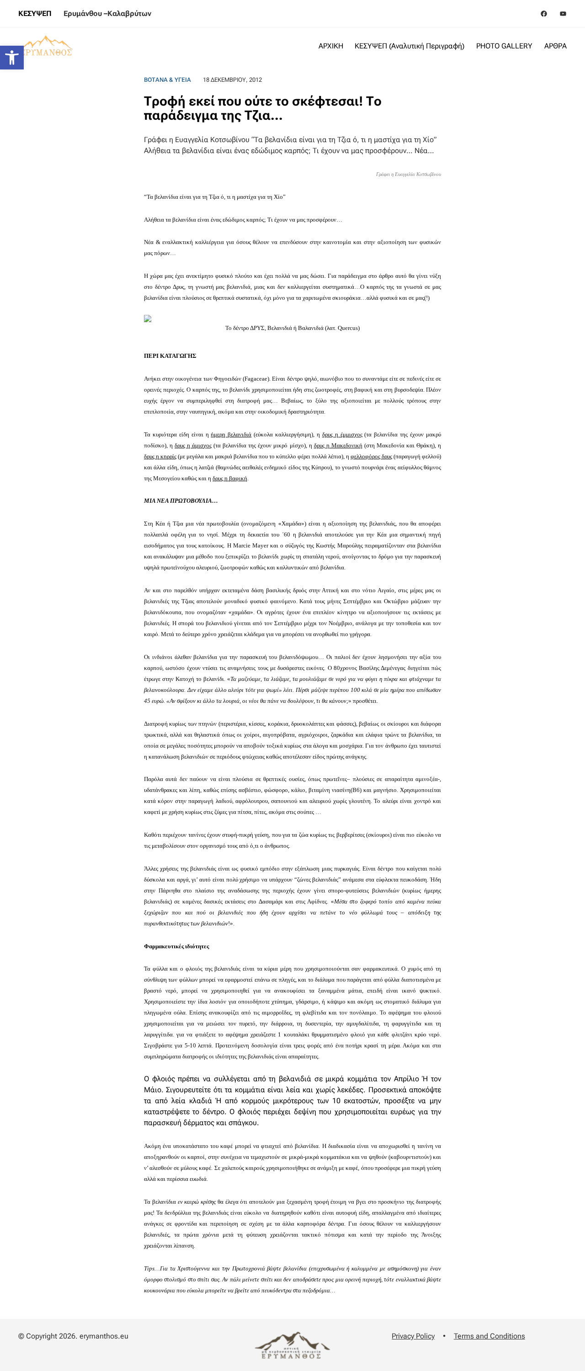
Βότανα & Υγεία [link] (167, 79)
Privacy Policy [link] (413, 1336)
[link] (12, 57)
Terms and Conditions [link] (489, 1336)
